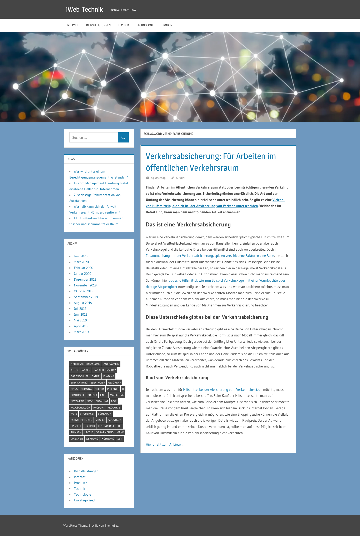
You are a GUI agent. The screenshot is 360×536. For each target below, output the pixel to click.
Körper (92, 395)
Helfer (99, 388)
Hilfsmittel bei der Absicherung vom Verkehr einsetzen (222, 389)
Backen (85, 370)
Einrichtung (79, 382)
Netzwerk (77, 401)
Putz (74, 413)
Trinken (76, 432)
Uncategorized (84, 500)
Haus (74, 388)
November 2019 (85, 285)
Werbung (92, 438)
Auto (74, 370)
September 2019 (86, 297)
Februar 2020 (83, 268)
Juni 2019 (81, 314)
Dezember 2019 (85, 279)
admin (180, 178)
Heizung (86, 388)
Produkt (99, 407)
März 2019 (81, 332)
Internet (72, 25)
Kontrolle (78, 395)
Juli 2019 (80, 308)
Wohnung (107, 438)
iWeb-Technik (84, 9)
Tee (120, 426)
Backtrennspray (105, 370)
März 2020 (81, 262)
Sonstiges (114, 419)
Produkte (168, 25)
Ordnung (102, 401)
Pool (114, 401)
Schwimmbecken (81, 419)
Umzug (88, 432)
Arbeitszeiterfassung (85, 363)
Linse (103, 395)
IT (123, 388)
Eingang (108, 376)
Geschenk (114, 382)
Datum (96, 376)
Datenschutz (80, 376)
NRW (89, 401)
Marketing (117, 395)
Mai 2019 (80, 320)
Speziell (76, 426)
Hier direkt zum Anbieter (164, 444)
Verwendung (105, 432)
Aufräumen (111, 363)
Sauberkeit (87, 413)
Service (100, 419)
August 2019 (83, 303)
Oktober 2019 (83, 291)
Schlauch (104, 413)
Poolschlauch (80, 407)
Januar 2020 (82, 273)
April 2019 (81, 326)
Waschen (77, 438)
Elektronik (98, 382)
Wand (120, 432)
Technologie (145, 25)
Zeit (120, 438)
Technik (123, 25)
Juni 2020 (81, 256)
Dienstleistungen (98, 25)
